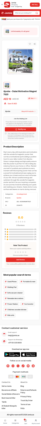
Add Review (20, 260)
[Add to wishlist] (30, 44)
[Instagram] (12, 366)
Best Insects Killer (8, 398)
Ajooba (19, 198)
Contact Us (6, 382)
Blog (22, 386)
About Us (23, 382)
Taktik (4, 402)
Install (35, 4)
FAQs (22, 408)
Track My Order (26, 400)
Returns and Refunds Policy (28, 391)
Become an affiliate (9, 390)
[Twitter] (17, 366)
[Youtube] (28, 366)
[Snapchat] (33, 366)
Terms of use (25, 404)
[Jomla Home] (6, 13)
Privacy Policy (25, 396)
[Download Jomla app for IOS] (29, 354)
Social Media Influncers (11, 394)
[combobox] (25, 13)
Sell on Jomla (6, 386)
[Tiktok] (23, 366)
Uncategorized (22, 194)
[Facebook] (7, 366)
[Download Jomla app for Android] (12, 354)
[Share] (34, 44)
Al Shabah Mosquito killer (9, 407)
